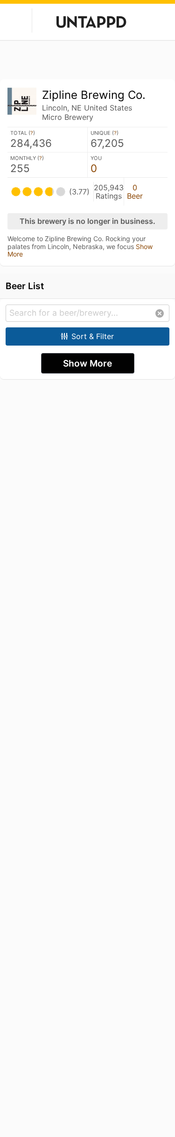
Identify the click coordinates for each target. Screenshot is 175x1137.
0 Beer (135, 192)
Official (156, 191)
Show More (87, 363)
